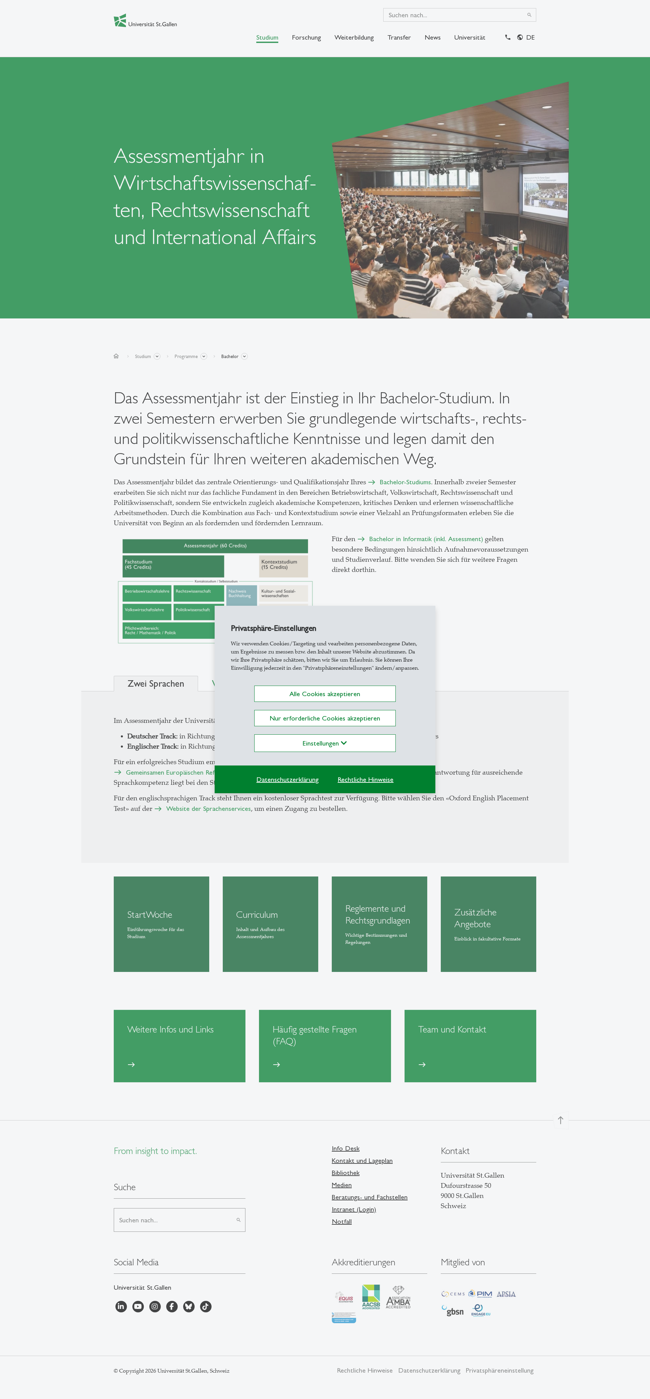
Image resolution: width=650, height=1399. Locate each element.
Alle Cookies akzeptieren (324, 694)
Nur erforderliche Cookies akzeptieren (324, 718)
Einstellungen (322, 743)
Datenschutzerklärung (287, 779)
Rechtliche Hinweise (365, 779)
